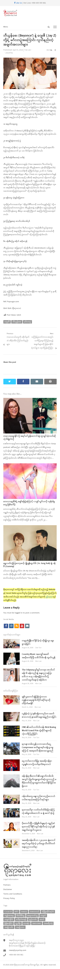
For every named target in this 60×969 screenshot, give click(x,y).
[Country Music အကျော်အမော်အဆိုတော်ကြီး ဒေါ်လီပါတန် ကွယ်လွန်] (11, 654)
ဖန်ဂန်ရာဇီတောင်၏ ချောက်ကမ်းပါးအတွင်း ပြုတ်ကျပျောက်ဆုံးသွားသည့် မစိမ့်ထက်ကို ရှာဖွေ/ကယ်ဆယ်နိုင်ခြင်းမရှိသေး (39, 781)
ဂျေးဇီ (7, 322)
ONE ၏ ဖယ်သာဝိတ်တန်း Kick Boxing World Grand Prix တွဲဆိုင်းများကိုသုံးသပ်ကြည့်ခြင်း (39, 730)
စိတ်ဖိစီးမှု (20, 915)
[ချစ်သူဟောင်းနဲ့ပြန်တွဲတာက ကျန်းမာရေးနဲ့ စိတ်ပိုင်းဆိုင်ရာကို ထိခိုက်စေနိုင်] (11, 697)
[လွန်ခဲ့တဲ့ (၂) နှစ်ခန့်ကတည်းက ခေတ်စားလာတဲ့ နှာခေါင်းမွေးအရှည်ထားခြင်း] (11, 713)
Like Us (18, 3)
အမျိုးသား (20, 927)
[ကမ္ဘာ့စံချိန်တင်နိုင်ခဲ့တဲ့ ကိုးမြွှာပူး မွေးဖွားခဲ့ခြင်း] (11, 640)
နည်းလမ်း (33, 919)
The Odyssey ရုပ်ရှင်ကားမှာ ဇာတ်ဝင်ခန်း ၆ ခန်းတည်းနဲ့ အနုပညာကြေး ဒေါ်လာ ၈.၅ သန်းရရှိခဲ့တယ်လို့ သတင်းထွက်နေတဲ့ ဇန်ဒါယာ (38, 675)
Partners (6, 885)
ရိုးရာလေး (18, 964)
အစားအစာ (36, 923)
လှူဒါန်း (18, 923)
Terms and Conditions (12, 894)
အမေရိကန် (48, 923)
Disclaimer (7, 889)
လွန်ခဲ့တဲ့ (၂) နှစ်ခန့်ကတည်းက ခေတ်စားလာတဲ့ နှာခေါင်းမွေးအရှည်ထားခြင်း (39, 715)
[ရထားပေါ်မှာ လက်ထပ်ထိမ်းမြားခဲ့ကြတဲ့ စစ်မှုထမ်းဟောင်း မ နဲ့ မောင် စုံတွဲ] (11, 810)
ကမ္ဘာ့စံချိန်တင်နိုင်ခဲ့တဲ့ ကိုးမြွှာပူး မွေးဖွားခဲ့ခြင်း (38, 642)
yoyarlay (9, 52)
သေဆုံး (26, 923)
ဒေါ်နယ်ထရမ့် (21, 919)
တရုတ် (43, 915)
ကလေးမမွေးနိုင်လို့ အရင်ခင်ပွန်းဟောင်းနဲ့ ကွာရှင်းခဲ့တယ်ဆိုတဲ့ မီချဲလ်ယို (29, 437)
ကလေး (24, 912)
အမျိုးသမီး (8, 927)
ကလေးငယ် (34, 912)
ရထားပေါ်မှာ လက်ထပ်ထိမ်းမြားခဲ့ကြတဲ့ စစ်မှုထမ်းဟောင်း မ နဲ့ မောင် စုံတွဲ (38, 811)
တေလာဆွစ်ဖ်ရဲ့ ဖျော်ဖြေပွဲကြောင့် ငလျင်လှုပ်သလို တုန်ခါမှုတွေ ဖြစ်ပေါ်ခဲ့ (29, 503)
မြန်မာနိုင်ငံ (8, 923)
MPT (16, 912)
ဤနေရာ (49, 596)
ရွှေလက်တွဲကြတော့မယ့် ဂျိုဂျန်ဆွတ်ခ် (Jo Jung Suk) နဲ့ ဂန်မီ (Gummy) (29, 565)
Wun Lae (38, 661)
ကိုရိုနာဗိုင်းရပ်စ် (48, 912)
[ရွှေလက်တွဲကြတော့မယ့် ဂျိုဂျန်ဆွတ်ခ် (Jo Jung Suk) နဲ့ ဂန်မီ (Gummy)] (30, 527)
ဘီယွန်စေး (16, 322)
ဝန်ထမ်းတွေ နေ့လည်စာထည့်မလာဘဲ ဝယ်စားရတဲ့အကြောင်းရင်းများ (38, 798)
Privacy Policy (9, 898)
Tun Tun (36, 737)
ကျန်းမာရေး (9, 915)
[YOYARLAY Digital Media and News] (30, 13)
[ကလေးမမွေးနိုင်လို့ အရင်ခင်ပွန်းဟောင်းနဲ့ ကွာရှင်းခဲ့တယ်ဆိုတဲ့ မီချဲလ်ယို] (30, 399)
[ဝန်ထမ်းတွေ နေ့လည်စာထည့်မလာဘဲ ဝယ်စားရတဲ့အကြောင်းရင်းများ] (11, 796)
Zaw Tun (38, 647)
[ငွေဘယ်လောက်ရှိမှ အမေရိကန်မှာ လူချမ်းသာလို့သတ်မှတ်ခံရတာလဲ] (11, 761)
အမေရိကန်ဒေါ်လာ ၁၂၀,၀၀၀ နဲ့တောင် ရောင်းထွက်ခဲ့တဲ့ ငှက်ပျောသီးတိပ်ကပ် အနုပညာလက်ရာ (39, 844)
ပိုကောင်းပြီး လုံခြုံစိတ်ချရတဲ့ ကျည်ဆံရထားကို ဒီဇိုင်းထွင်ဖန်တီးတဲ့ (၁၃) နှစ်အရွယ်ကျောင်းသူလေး (38, 827)
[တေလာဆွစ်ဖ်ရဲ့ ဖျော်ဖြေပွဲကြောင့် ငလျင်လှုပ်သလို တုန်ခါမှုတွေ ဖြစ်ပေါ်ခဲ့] (30, 465)
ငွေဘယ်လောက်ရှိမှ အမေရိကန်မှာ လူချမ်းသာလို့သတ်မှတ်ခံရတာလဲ (37, 762)
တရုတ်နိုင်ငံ (8, 919)
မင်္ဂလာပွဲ (27, 322)
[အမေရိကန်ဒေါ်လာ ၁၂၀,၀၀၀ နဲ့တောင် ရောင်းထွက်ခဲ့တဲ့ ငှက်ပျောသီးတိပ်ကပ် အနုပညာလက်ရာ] (11, 840)
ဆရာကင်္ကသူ (32, 915)
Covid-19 (8, 912)
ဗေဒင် (42, 919)
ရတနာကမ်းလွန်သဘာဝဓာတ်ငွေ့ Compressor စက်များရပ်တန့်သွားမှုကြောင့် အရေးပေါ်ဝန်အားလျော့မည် (37, 747)
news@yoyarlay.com (17, 950)
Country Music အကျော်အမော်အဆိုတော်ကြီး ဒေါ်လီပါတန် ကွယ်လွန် (38, 655)
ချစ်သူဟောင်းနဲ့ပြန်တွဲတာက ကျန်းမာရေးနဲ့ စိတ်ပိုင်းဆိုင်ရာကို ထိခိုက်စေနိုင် (36, 700)
